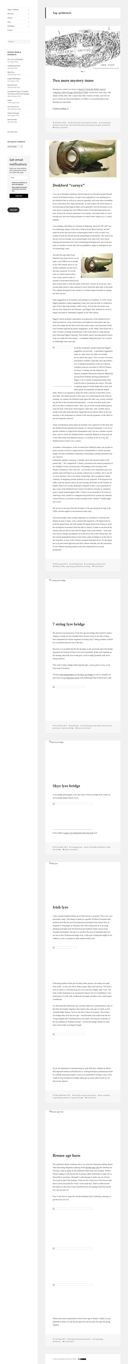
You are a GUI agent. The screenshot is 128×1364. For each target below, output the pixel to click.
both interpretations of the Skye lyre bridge (76, 675)
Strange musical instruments (85, 1095)
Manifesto (56, 566)
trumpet (87, 566)
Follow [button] (13, 210)
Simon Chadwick (13, 9)
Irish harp (11, 14)
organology (70, 566)
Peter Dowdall (12, 119)
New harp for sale (13, 107)
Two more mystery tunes (73, 80)
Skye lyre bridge (68, 728)
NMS (63, 566)
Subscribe (19, 196)
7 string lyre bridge (69, 624)
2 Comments (91, 1098)
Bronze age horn (66, 1155)
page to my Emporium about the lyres (78, 833)
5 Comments (99, 566)
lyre (110, 726)
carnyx (98, 564)
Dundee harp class (92, 1167)
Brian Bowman (12, 85)
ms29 (71, 125)
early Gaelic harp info (100, 726)
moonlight (93, 847)
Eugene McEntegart (14, 78)
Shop (9, 22)
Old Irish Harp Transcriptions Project (84, 123)
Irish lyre (60, 907)
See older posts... (13, 132)
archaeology (105, 123)
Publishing (11, 26)
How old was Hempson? (15, 59)
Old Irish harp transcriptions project (87, 125)
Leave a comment (61, 127)
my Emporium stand (71, 678)
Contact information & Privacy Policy (64, 1359)
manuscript (64, 125)
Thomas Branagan (13, 113)
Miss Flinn (11, 72)
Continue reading (61, 108)
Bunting (56, 125)
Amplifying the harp (14, 66)
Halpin (10, 100)
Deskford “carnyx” (69, 185)
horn (103, 564)
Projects (10, 18)
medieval (106, 1095)
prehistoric (106, 125)
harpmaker (74, 726)
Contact (10, 30)
